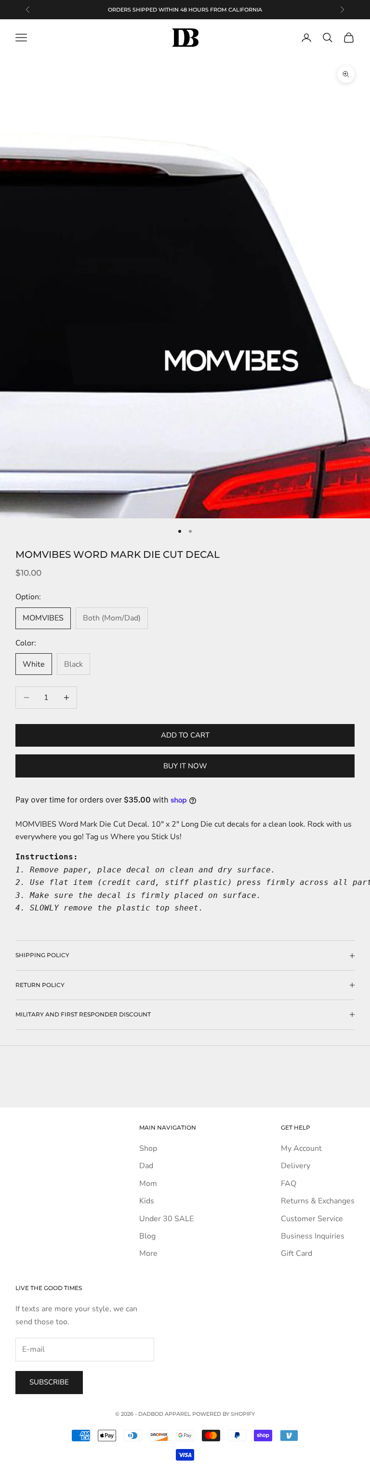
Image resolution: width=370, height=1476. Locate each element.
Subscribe (49, 1382)
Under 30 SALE (166, 1218)
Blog (147, 1236)
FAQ (288, 1183)
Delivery (295, 1165)
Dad (146, 1165)
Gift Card (296, 1253)
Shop (148, 1148)
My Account (301, 1148)
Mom (148, 1183)
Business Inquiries (312, 1236)
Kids (146, 1201)
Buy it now (185, 766)
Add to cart (185, 735)
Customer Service (312, 1218)
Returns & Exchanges (318, 1201)
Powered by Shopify (223, 1413)
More (148, 1253)
